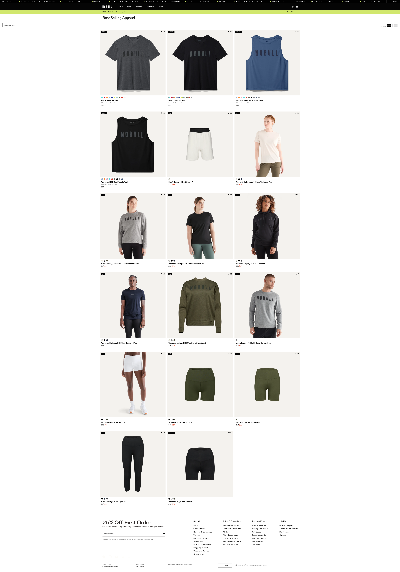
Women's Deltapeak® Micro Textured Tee (254, 182)
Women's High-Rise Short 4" (113, 422)
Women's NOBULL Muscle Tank (249, 100)
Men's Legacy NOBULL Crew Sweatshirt (253, 343)
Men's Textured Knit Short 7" (181, 182)
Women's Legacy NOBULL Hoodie (250, 263)
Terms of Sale (139, 566)
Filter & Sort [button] (10, 25)
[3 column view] (389, 25)
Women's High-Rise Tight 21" (113, 501)
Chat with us (198, 554)
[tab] (102, 97)
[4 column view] (395, 25)
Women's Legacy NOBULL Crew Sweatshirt (120, 263)
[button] (384, 1)
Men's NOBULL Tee (109, 100)
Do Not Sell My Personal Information (180, 564)
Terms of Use (139, 564)
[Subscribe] (163, 533)
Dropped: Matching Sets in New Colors (109, 1)
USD (228, 566)
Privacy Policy (106, 564)
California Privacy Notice (110, 566)
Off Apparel (83, 1)
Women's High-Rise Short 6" (248, 422)
